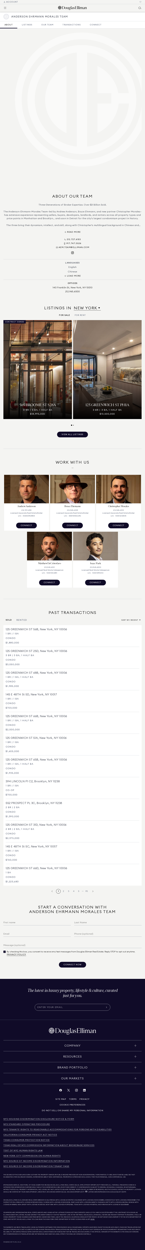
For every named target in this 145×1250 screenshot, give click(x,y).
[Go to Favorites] (140, 2)
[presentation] (72, 373)
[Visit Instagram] (72, 253)
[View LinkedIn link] (84, 1091)
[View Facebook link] (60, 1091)
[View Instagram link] (76, 1091)
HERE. (92, 1219)
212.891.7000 (40, 1185)
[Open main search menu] (140, 8)
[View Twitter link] (68, 1091)
